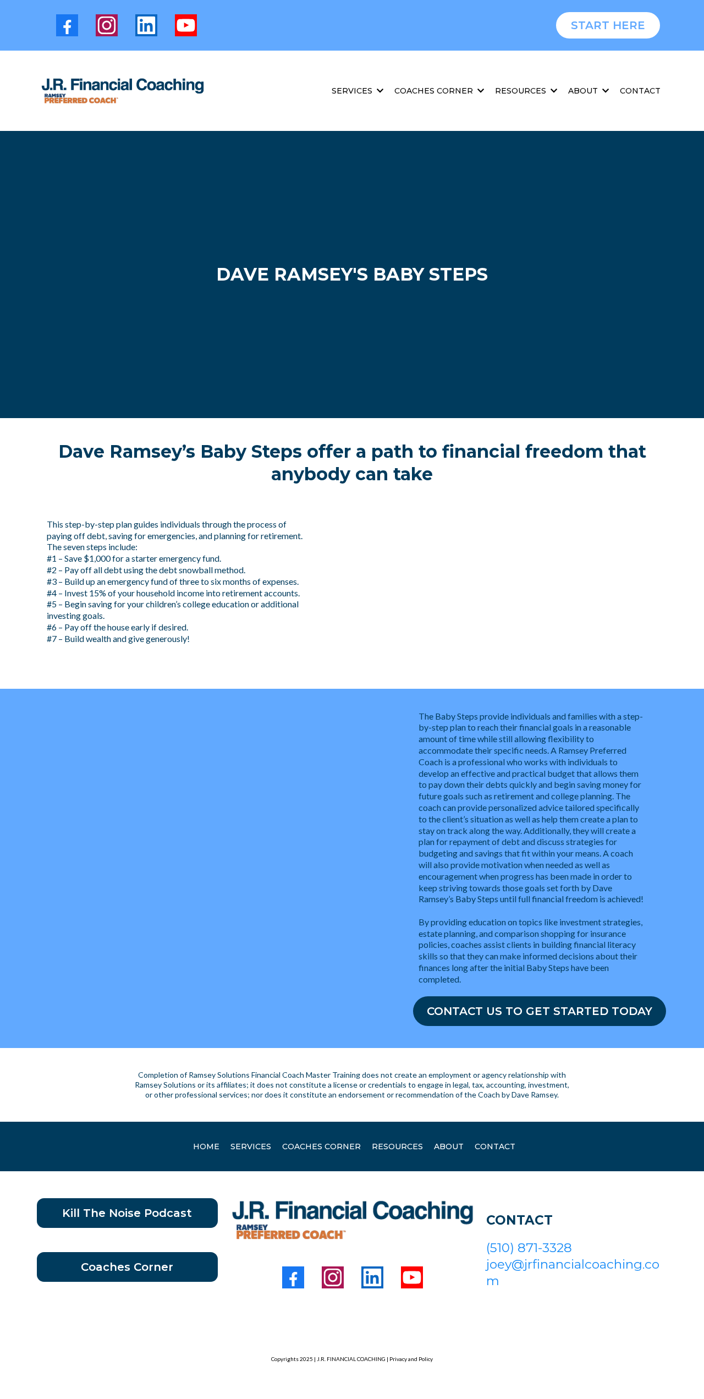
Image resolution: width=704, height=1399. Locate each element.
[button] (379, 91)
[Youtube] (186, 25)
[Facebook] (67, 25)
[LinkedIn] (146, 25)
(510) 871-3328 (529, 1247)
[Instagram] (107, 25)
